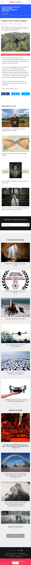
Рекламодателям (21, 553)
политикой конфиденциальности (18, 561)
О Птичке (8, 553)
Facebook (14, 54)
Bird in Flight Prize (23, 555)
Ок (15, 563)
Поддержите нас (19, 556)
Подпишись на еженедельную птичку (15, 219)
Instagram (24, 54)
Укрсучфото (11, 556)
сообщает (13, 67)
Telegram (19, 54)
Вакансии (13, 553)
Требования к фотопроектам (11, 555)
